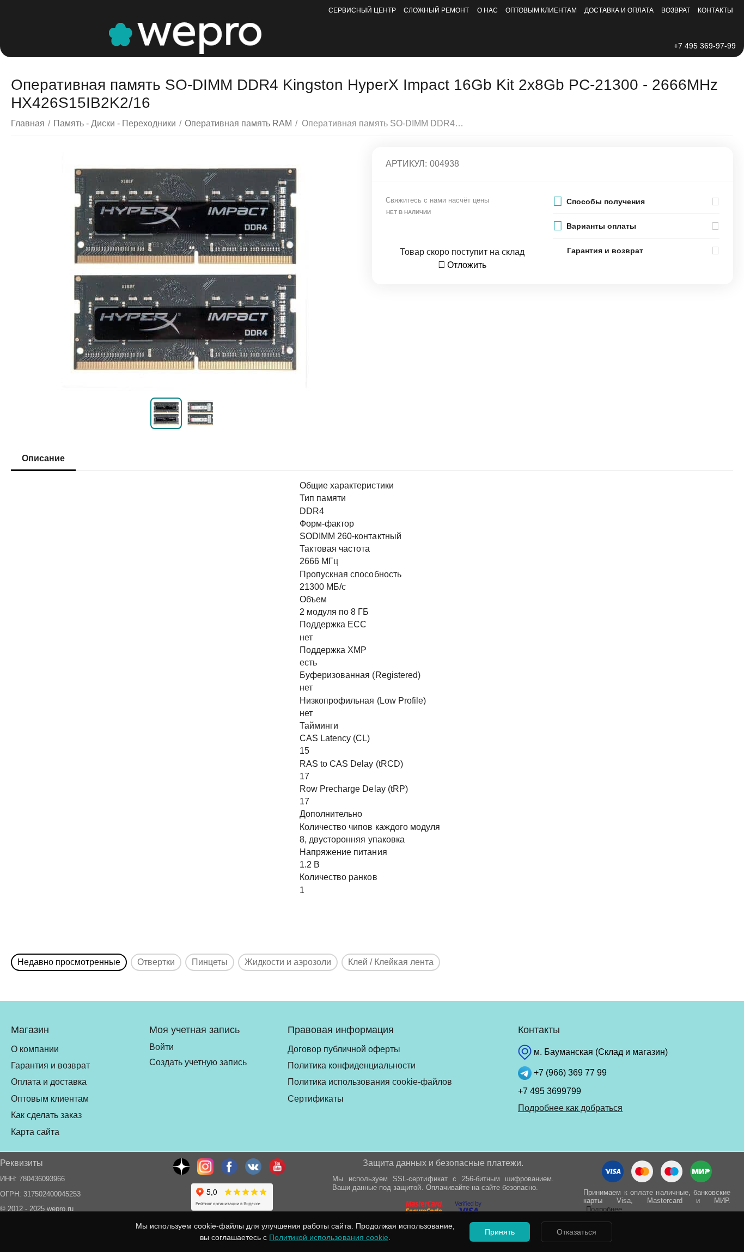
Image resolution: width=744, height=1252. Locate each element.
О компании (35, 1049)
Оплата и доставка (49, 1081)
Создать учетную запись (198, 1062)
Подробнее (604, 1209)
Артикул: (406, 163)
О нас (487, 10)
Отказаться (576, 1231)
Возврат (675, 10)
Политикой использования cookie (328, 1237)
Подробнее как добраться (570, 1108)
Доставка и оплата (619, 10)
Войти (161, 1047)
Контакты (715, 10)
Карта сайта (35, 1132)
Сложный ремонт (436, 10)
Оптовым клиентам (541, 10)
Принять (500, 1231)
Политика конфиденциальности (352, 1065)
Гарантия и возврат (50, 1065)
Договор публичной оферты (344, 1049)
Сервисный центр (362, 10)
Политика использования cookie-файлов (370, 1081)
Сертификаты (316, 1098)
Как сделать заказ (46, 1115)
